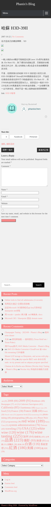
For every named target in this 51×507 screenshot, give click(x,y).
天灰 (7, 339)
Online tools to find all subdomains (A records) (24, 300)
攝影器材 (10, 144)
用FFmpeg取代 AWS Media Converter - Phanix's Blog (27, 346)
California (10, 407)
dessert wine (41, 408)
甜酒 (21, 444)
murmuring (36, 414)
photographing (20, 418)
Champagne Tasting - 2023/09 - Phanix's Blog (23, 332)
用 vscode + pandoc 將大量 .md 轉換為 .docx (23, 314)
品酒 (14, 440)
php (33, 418)
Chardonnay (27, 407)
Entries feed (9, 483)
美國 (34, 448)
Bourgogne (7, 404)
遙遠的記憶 (43, 150)
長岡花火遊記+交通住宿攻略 (17, 304)
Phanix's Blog (25, 4)
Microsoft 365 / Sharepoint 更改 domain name (23, 318)
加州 (28, 436)
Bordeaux (38, 401)
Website (4, 203)
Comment (6, 166)
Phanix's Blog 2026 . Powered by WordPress (19, 505)
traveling (13, 428)
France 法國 (33, 410)
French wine (10, 414)
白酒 (32, 444)
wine (25, 432)
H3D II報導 (10, 93)
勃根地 (39, 437)
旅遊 (41, 440)
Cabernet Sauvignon (32, 404)
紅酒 (17, 447)
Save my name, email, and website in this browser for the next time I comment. (24, 215)
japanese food (24, 415)
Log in (7, 480)
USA (29, 428)
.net (4, 401)
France (17, 411)
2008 (13, 400)
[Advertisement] (25, 248)
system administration (24, 424)
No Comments (18, 37)
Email (4, 196)
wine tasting (21, 434)
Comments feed (11, 487)
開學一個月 (8, 150)
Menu (5, 13)
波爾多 (12, 444)
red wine (33, 421)
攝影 (3, 144)
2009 (25, 400)
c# (17, 404)
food (6, 411)
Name (4, 190)
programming (13, 422)
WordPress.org (11, 491)
